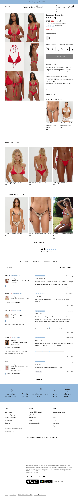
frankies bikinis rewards (35, 412)
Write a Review (67, 267)
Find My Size (69, 44)
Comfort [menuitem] (55, 261)
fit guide (55, 426)
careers (31, 420)
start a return (8, 412)
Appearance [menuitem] (36, 261)
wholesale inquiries (34, 423)
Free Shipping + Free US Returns (39, 2)
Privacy (36, 472)
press (54, 417)
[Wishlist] (69, 7)
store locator (32, 417)
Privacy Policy (13, 495)
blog (54, 420)
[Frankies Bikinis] (33, 7)
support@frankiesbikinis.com (13, 428)
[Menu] (5, 7)
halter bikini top (57, 69)
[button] (9, 7)
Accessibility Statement (40, 495)
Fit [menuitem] (20, 261)
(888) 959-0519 (9, 431)
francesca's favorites (59, 412)
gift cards (31, 415)
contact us (8, 426)
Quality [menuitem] (27, 261)
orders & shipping (10, 415)
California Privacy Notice (25, 495)
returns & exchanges (10, 417)
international (8, 420)
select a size (60, 56)
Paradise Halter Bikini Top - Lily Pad (20, 298)
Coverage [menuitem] (47, 261)
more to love (12, 143)
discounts (7, 423)
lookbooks (56, 423)
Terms (31, 472)
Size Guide (62, 44)
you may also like (15, 194)
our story (55, 415)
